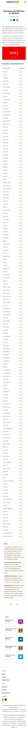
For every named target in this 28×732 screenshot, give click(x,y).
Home (12, 7)
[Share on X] (14, 20)
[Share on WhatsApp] (11, 20)
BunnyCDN (22, 711)
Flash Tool (4, 686)
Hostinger (11, 711)
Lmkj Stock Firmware (10, 582)
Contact (4, 677)
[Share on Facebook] (17, 20)
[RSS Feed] (3, 700)
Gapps (3, 674)
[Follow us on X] (6, 700)
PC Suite (4, 689)
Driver (15, 7)
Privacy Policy (5, 680)
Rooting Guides (6, 692)
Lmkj (17, 604)
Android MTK (12, 2)
